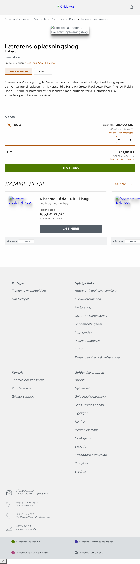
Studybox (81, 463)
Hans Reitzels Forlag (89, 405)
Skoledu (80, 446)
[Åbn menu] (7, 7)
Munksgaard (83, 438)
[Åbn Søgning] (131, 7)
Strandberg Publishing (91, 455)
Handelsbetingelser (88, 324)
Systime (80, 471)
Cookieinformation (88, 299)
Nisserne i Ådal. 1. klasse (40, 62)
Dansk (72, 19)
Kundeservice (21, 388)
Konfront (81, 421)
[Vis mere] (70, 104)
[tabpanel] (70, 93)
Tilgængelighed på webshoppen (98, 357)
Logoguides (83, 332)
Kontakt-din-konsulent (27, 380)
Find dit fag (57, 19)
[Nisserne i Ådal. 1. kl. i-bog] (21, 213)
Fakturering (83, 307)
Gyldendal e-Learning (90, 396)
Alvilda (79, 380)
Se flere (124, 184)
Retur (78, 349)
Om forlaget (20, 299)
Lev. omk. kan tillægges (120, 132)
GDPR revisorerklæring (91, 315)
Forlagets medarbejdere (28, 290)
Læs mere (78, 230)
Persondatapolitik (87, 340)
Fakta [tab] (43, 71)
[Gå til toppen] (3, 561)
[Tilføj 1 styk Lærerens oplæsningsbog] (130, 139)
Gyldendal (82, 388)
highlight (81, 413)
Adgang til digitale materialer (95, 290)
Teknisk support (22, 396)
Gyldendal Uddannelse (17, 19)
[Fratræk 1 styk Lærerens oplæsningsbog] (118, 139)
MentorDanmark (86, 430)
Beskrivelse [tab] (18, 71)
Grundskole (40, 19)
